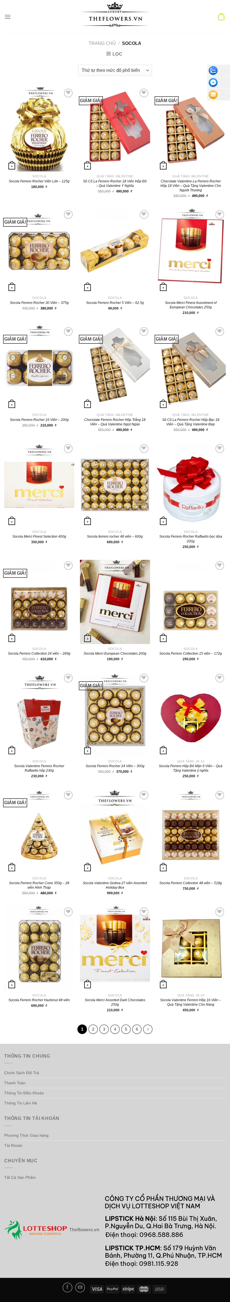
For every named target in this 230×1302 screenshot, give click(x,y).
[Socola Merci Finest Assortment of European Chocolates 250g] (191, 251)
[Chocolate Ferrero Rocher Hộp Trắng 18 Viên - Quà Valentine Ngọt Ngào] (115, 368)
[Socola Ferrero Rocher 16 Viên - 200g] (39, 368)
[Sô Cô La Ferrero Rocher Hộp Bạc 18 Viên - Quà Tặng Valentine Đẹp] (191, 368)
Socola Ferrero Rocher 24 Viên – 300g (115, 766)
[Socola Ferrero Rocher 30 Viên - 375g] (39, 251)
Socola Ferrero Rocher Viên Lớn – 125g (39, 181)
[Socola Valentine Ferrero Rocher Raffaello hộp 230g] (39, 714)
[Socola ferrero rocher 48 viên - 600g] (115, 485)
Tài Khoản (13, 1145)
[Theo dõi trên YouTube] (80, 1287)
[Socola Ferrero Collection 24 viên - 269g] (39, 602)
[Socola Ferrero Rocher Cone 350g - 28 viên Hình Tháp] (39, 831)
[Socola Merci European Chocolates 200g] (115, 602)
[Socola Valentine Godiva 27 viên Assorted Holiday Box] (115, 831)
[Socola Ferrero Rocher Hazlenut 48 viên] (39, 948)
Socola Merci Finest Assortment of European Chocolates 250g (191, 305)
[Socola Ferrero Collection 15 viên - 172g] (191, 602)
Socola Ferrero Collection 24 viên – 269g (39, 653)
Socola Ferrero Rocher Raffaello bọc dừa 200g (190, 539)
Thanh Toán (15, 1083)
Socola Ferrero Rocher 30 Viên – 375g (39, 303)
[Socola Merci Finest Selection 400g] (39, 485)
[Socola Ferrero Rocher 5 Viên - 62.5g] (115, 251)
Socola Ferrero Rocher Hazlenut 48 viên (39, 1000)
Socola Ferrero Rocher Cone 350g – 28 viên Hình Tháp (39, 885)
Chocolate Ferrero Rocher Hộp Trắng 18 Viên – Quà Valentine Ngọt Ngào (115, 422)
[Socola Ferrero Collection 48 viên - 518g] (191, 831)
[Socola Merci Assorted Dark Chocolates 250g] (115, 948)
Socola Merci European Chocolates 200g (115, 653)
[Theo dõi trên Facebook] (67, 1287)
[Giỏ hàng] (221, 17)
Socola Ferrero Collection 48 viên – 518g (190, 883)
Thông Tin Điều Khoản (24, 1093)
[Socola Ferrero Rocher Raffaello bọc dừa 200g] (191, 485)
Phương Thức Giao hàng (26, 1135)
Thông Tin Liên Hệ (20, 1103)
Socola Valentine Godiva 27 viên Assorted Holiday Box (115, 885)
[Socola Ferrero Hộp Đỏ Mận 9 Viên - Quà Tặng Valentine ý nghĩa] (191, 714)
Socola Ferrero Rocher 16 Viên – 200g (39, 420)
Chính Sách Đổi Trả (21, 1073)
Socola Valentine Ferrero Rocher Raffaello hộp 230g (39, 768)
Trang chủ (102, 43)
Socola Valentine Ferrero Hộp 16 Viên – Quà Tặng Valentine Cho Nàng (190, 1002)
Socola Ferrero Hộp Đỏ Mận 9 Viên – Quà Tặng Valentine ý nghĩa (190, 768)
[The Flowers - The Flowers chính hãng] (115, 17)
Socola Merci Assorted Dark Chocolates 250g (115, 1002)
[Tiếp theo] (148, 1029)
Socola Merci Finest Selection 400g (39, 536)
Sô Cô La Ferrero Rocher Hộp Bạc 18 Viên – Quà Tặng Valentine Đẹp (190, 422)
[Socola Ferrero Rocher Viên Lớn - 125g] (39, 129)
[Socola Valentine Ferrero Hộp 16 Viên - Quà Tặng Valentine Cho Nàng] (191, 948)
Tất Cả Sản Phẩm (20, 1177)
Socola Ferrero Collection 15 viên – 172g (190, 653)
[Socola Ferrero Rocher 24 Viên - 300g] (115, 714)
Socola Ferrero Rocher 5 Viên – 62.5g (115, 303)
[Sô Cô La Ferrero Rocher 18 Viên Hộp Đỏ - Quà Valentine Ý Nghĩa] (115, 129)
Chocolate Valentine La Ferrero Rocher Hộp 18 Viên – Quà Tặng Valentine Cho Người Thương (190, 185)
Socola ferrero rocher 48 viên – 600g (115, 536)
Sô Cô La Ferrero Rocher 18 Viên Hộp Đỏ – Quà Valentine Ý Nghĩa (115, 183)
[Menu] (7, 17)
